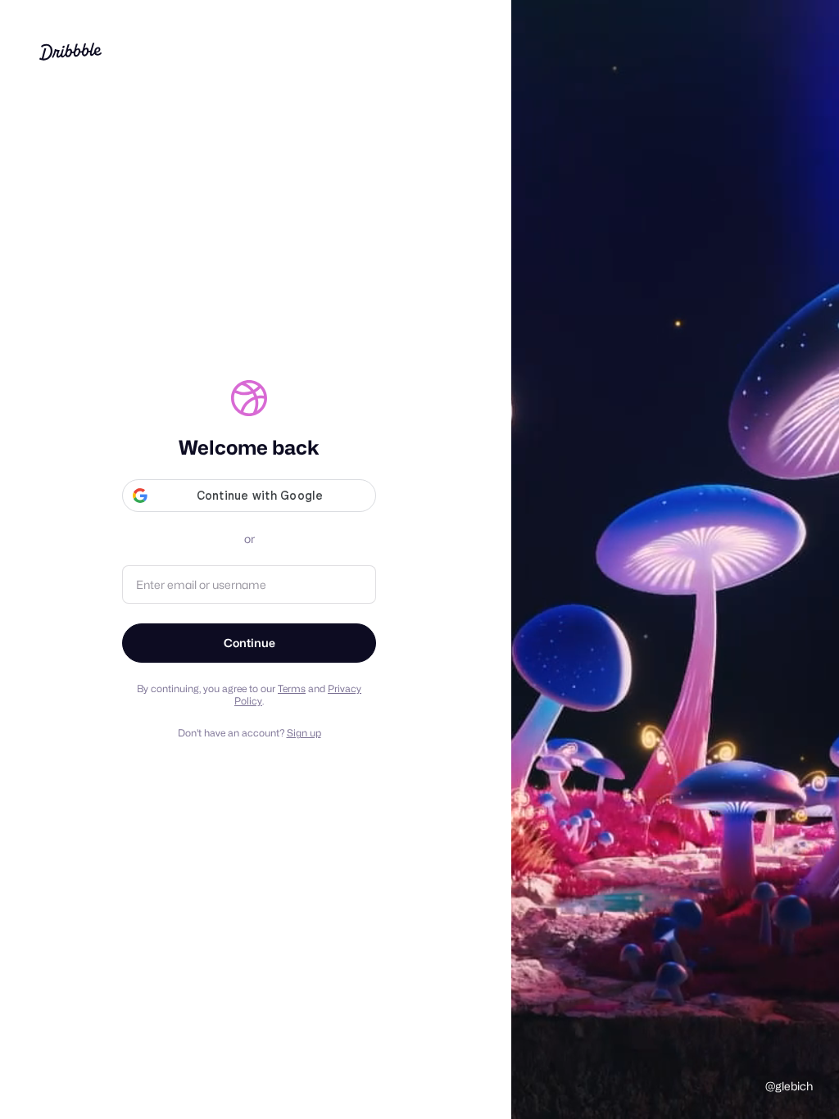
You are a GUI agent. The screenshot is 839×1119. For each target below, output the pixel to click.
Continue (249, 643)
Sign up (304, 733)
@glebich (789, 1086)
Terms (292, 688)
